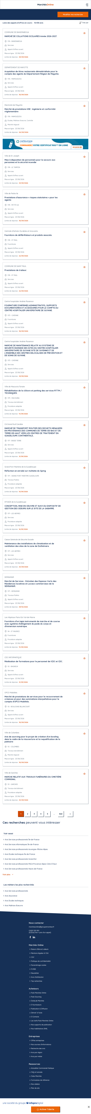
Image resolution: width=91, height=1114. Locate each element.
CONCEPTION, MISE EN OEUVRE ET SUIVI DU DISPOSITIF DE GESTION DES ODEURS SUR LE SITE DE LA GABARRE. (33, 507)
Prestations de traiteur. (16, 270)
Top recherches (36, 981)
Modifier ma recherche (73, 14)
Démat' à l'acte (36, 1013)
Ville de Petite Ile (11, 193)
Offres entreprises (37, 1041)
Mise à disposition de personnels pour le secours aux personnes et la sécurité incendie (30, 161)
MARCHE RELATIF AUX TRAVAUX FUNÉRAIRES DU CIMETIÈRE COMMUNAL (33, 778)
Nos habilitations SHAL (39, 1029)
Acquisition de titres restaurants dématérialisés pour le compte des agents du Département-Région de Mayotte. (32, 72)
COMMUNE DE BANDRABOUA (17, 32)
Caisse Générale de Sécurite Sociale (19, 539)
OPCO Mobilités (11, 692)
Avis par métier (36, 1056)
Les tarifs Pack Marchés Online (42, 1021)
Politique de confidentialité (40, 961)
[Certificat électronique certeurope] (45, 144)
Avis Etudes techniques (14, 901)
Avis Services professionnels (16, 891)
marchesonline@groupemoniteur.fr (41, 927)
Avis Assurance (11, 896)
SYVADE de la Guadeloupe (15, 502)
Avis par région (36, 1052)
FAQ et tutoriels (36, 1072)
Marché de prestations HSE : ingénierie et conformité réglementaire (30, 110)
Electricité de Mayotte (13, 105)
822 (60, 814)
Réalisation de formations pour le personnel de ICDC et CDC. (34, 661)
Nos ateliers (35, 1084)
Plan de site (35, 1088)
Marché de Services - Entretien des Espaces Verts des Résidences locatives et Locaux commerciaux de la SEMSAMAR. (30, 583)
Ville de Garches (11, 773)
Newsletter (35, 973)
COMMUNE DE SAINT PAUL (15, 266)
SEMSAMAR (9, 577)
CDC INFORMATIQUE (13, 657)
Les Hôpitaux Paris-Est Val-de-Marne (20, 617)
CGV (32, 957)
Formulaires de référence (40, 1080)
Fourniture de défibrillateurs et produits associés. (28, 235)
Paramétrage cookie (38, 965)
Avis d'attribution (37, 977)
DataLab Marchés (37, 1001)
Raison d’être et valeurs (39, 949)
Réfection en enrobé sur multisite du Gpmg (25, 471)
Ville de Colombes (12, 733)
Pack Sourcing (36, 997)
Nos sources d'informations (41, 1044)
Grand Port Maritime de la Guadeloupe (20, 467)
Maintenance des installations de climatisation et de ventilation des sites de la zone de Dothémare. (29, 544)
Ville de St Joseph (12, 156)
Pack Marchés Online (38, 993)
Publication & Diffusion (39, 1009)
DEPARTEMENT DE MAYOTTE (16, 67)
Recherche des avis (38, 1048)
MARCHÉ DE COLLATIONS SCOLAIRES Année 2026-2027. (31, 36)
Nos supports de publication (41, 1025)
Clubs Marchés (36, 1076)
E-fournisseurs (36, 1005)
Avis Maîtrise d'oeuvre (14, 905)
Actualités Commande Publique (42, 1068)
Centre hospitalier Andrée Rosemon (19, 301)
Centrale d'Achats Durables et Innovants (21, 231)
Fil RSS (33, 969)
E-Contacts (35, 1017)
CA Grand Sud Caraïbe (14, 424)
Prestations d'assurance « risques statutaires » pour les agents (31, 198)
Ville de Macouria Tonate (15, 386)
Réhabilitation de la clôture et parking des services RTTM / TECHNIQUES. (33, 391)
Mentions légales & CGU (39, 953)
